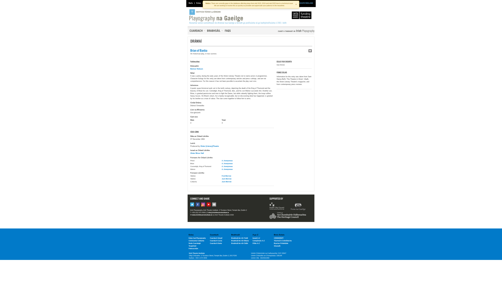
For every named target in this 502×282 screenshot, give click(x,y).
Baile (191, 3)
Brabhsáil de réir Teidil (239, 238)
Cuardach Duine (216, 243)
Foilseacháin (193, 248)
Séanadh (277, 246)
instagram (203, 204)
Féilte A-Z (256, 243)
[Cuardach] (196, 30)
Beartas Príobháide (281, 243)
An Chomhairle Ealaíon (302, 15)
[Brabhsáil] (214, 30)
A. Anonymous (227, 161)
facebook (198, 204)
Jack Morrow (226, 179)
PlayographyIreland (238, 16)
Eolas (198, 3)
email (214, 204)
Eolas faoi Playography (197, 238)
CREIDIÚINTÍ (278, 238)
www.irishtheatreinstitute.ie (202, 215)
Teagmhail (192, 246)
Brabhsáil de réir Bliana (240, 241)
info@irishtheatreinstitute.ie (218, 212)
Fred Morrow (226, 176)
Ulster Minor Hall (197, 153)
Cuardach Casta (216, 241)
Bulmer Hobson (196, 69)
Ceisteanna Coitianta (196, 241)
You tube (209, 204)
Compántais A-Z (259, 241)
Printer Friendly (309, 50)
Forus (298, 206)
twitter (192, 204)
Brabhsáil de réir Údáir (239, 243)
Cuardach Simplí (216, 238)
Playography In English (291, 31)
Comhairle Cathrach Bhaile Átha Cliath (276, 206)
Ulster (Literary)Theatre (209, 146)
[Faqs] (228, 30)
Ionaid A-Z (256, 238)
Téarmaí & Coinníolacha (283, 241)
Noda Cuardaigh (195, 243)
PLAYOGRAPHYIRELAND (303, 3)
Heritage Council (287, 216)
